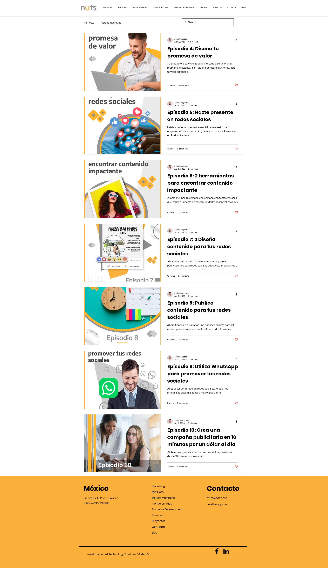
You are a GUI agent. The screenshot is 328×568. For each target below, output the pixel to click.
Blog (154, 533)
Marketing (158, 486)
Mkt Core (158, 492)
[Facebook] (217, 551)
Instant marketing (111, 22)
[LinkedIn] (226, 551)
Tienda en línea (162, 504)
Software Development (164, 509)
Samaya (157, 515)
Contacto (158, 527)
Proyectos (158, 521)
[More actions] (237, 40)
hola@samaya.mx (217, 504)
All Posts (89, 22)
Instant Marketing (163, 498)
